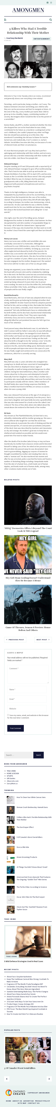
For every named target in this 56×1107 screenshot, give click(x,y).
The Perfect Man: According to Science (32, 887)
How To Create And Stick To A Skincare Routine (25, 1014)
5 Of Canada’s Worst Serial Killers (29, 837)
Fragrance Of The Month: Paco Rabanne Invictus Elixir (27, 1006)
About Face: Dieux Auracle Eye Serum (21, 994)
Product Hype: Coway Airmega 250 (20, 1004)
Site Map (22, 1103)
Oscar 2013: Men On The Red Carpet (31, 897)
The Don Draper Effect (25, 827)
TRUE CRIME (11, 771)
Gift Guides (11, 778)
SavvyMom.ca (12, 783)
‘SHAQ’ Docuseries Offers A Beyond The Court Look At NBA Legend (28, 529)
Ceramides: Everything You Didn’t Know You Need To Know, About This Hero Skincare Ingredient (27, 987)
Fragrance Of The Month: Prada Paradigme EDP (25, 984)
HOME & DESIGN (13, 773)
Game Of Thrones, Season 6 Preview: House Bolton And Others (28, 629)
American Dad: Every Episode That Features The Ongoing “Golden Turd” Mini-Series (34, 878)
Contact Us (34, 1103)
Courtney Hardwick (14, 38)
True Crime (11, 956)
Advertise (28, 1101)
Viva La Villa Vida (23, 847)
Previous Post (16, 640)
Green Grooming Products (27, 857)
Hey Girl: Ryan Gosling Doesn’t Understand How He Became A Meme (28, 579)
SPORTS (10, 776)
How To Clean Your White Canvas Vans (31, 797)
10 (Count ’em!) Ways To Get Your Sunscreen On (25, 1001)
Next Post (42, 640)
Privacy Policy (42, 1101)
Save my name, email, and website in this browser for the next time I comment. (28, 716)
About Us (17, 1101)
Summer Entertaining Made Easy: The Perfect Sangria (27, 991)
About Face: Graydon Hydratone (19, 976)
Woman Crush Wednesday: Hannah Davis (32, 807)
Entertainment (42, 39)
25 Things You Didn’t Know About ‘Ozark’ (32, 867)
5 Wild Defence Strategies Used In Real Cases (23, 961)
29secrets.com (12, 781)
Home (8, 1101)
